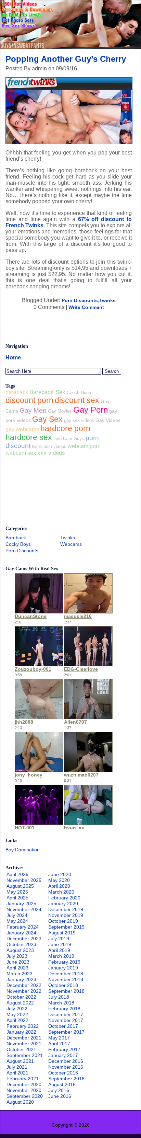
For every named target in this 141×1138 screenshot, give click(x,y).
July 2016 (58, 1090)
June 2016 (59, 1096)
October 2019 (63, 921)
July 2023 (17, 956)
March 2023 (20, 973)
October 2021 (21, 1049)
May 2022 (17, 1014)
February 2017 (64, 1049)
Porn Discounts (80, 300)
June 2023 (18, 962)
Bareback (15, 537)
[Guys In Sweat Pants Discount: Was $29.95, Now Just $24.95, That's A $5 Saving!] (70, 47)
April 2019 (59, 950)
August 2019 (62, 932)
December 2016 (65, 1061)
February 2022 (23, 1026)
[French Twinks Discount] (68, 142)
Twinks (107, 300)
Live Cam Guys (68, 438)
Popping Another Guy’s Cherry (65, 59)
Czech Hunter (80, 392)
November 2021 (24, 1043)
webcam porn (84, 446)
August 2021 (20, 1061)
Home (13, 357)
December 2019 (65, 909)
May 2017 (59, 1038)
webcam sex (20, 453)
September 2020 (25, 1096)
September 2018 (66, 991)
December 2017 (65, 1014)
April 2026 (17, 874)
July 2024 (17, 915)
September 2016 (66, 1078)
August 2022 (20, 1002)
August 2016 (62, 1084)
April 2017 (59, 1043)
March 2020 (61, 892)
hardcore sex (28, 437)
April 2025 (17, 897)
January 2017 (63, 1055)
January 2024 (21, 932)
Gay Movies (60, 411)
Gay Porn (90, 409)
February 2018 (64, 1008)
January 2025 (21, 903)
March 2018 (61, 1002)
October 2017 (63, 1026)
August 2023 (20, 950)
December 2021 (24, 1038)
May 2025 (17, 892)
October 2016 (63, 1073)
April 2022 (17, 1020)
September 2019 (66, 927)
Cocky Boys (18, 544)
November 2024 (24, 909)
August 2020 (20, 1102)
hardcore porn (65, 428)
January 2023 (21, 979)
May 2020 (59, 880)
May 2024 (17, 921)
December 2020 (24, 1084)
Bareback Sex (47, 392)
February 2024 (23, 927)
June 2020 (59, 874)
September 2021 (25, 1055)
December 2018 (65, 973)
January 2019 (63, 967)
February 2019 (64, 962)
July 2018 (58, 997)
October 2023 (21, 944)
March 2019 (61, 956)
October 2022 (21, 997)
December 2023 (24, 938)
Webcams (71, 544)
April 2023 (17, 967)
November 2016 (65, 1067)
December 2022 (24, 985)
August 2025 (20, 886)
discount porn (29, 400)
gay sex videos (79, 420)
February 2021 (23, 1078)
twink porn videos (49, 446)
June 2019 (59, 944)
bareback (16, 392)
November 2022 (24, 991)
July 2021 (17, 1067)
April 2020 (59, 886)
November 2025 (24, 880)
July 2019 (58, 938)
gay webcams (22, 429)
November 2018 (65, 979)
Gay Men (33, 410)
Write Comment (86, 307)
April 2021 (17, 1073)
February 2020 (64, 897)
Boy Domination (22, 849)
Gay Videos (107, 420)
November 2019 (65, 915)
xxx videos (51, 453)
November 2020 (24, 1090)
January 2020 (63, 903)
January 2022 (21, 1032)
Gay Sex (47, 419)
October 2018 (63, 985)
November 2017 (65, 1020)
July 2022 (17, 1008)
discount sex (77, 400)
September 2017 (66, 1032)
